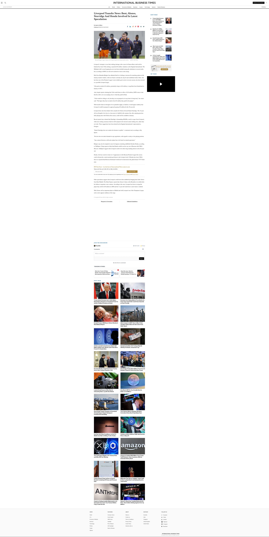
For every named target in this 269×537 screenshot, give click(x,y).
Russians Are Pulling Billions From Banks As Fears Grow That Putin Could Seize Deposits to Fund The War (132, 302)
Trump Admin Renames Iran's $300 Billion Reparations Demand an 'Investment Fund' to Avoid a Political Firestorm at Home (106, 302)
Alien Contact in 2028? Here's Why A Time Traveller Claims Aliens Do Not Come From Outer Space (131, 324)
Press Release (111, 523)
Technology (147, 7)
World (113, 7)
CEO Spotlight (110, 526)
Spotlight (109, 521)
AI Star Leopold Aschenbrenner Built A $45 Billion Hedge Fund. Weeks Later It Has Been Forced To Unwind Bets (106, 347)
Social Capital (110, 517)
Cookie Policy (128, 523)
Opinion (153, 7)
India (144, 517)
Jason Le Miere (98, 25)
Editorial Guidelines (132, 201)
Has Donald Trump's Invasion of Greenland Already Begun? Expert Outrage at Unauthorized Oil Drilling (105, 413)
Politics (118, 7)
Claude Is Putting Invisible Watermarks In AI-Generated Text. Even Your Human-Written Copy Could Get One (105, 503)
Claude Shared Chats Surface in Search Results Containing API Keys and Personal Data (105, 480)
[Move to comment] (143, 26)
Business (135, 7)
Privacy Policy (135, 174)
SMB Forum (110, 519)
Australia (145, 514)
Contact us (128, 517)
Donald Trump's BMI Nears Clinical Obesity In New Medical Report (158, 39)
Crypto (141, 7)
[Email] (141, 26)
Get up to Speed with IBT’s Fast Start (163, 65)
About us (127, 514)
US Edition (264, 7)
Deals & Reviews (161, 7)
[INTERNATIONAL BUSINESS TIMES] (134, 3)
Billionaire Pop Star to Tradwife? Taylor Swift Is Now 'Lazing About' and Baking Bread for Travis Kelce (132, 480)
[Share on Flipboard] (135, 26)
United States (146, 523)
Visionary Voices (111, 514)
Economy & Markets (126, 7)
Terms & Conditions (130, 519)
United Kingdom (146, 521)
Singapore (145, 519)
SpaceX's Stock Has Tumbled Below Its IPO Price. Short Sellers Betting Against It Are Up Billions (132, 503)
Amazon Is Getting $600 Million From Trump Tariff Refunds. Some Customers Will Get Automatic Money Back (132, 457)
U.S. (109, 7)
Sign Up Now (164, 69)
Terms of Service (126, 174)
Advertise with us (129, 526)
